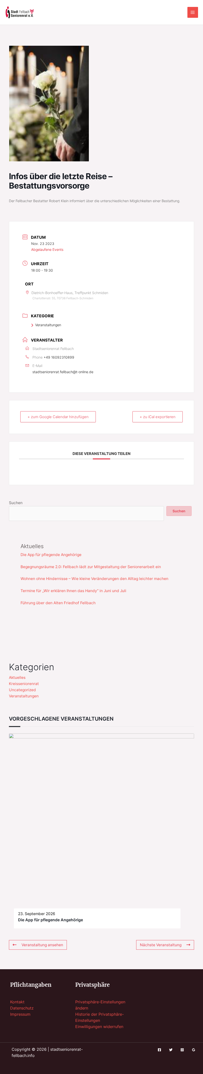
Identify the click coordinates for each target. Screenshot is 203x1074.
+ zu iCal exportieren (158, 416)
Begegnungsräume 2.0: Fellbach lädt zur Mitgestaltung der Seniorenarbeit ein (91, 566)
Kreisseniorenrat (24, 683)
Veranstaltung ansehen (42, 945)
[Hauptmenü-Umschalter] (192, 12)
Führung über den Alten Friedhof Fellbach (58, 603)
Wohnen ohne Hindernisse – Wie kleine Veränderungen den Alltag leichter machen (94, 578)
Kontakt (17, 1002)
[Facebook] (159, 1050)
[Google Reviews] (193, 1050)
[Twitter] (171, 1050)
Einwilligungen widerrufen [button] (99, 1026)
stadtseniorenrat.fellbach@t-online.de (62, 372)
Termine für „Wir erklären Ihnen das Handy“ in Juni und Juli (73, 590)
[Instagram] (182, 1050)
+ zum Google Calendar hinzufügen (58, 416)
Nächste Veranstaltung (160, 945)
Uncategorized (22, 689)
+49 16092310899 (59, 357)
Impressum (20, 1014)
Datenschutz (22, 1008)
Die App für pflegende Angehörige (51, 554)
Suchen (16, 502)
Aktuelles (17, 677)
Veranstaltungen (48, 325)
